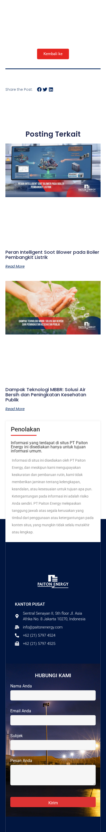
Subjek (16, 735)
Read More (15, 266)
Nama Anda (21, 686)
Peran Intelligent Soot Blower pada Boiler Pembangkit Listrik (52, 254)
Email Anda (20, 710)
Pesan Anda (21, 760)
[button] (39, 89)
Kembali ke (53, 54)
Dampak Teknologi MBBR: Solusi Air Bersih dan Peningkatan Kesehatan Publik (45, 394)
